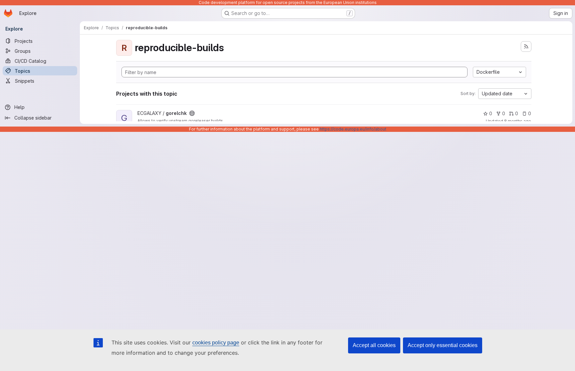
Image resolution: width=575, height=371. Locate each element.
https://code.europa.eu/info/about (353, 129)
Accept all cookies (374, 345)
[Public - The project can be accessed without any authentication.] (192, 113)
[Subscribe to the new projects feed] (526, 46)
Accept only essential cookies (443, 345)
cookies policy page (215, 342)
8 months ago (517, 121)
